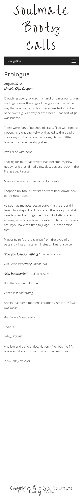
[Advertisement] (41, 427)
